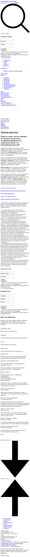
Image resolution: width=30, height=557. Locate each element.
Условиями (17, 53)
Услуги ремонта (5, 127)
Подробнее (3, 553)
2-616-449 (5, 57)
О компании (7, 60)
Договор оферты (11, 544)
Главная (3, 123)
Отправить (3, 50)
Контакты (6, 65)
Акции (5, 64)
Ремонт (6, 61)
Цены (5, 63)
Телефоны (3, 125)
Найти (16, 2)
